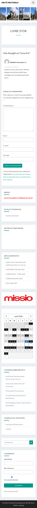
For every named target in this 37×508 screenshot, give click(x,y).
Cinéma (8, 429)
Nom (5, 136)
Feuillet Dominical (12, 216)
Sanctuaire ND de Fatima (14, 424)
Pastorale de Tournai (13, 379)
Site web (6, 155)
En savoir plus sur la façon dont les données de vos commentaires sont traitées (17, 177)
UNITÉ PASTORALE (10, 2)
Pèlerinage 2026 (11, 283)
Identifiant (8, 459)
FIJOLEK (9, 395)
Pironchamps (19, 391)
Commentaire (8, 106)
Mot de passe (9, 468)
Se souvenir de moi (11, 480)
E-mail (6, 146)
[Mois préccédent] (6, 316)
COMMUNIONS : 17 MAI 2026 (15, 274)
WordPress (30, 503)
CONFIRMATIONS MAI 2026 (15, 269)
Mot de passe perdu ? (11, 491)
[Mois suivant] (31, 316)
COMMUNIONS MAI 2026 (14, 279)
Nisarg (21, 505)
